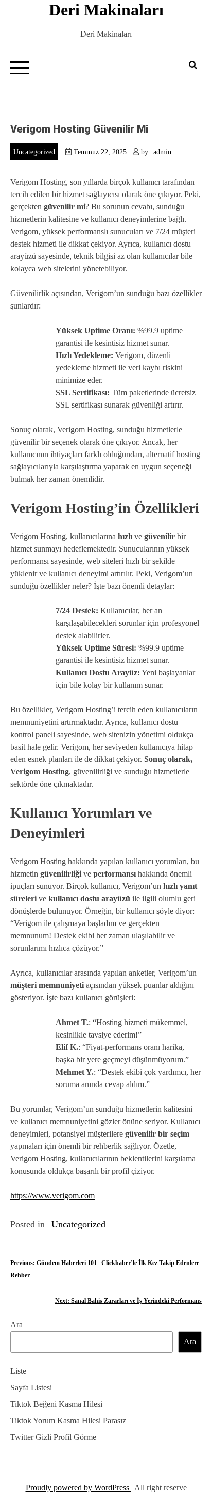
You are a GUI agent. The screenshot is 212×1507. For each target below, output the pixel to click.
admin (162, 152)
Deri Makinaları (106, 10)
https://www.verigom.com (52, 1195)
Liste (18, 1371)
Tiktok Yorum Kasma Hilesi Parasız (68, 1420)
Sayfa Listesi (31, 1387)
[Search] (193, 65)
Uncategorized (34, 152)
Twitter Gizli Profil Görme (53, 1437)
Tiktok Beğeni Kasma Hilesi (56, 1404)
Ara (16, 1324)
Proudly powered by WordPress (78, 1487)
